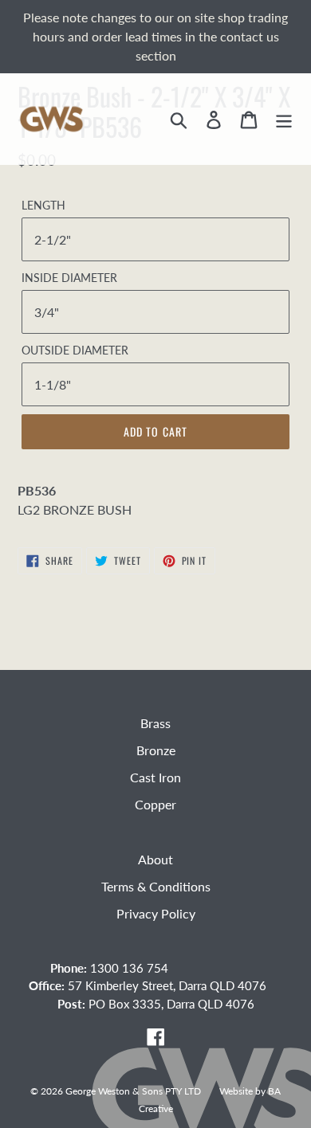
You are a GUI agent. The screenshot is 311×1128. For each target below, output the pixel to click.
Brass (155, 722)
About (155, 859)
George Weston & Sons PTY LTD (133, 1090)
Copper (155, 804)
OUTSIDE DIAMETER (75, 350)
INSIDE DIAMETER (69, 277)
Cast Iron (155, 777)
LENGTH (43, 205)
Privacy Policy (155, 913)
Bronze (155, 750)
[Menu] (283, 119)
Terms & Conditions (156, 886)
